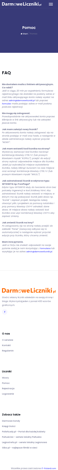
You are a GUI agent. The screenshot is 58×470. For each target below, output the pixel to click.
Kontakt (6, 345)
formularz (6, 103)
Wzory (5, 377)
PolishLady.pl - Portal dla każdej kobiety (23, 431)
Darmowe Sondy (11, 420)
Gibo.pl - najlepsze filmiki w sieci (19, 447)
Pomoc (6, 383)
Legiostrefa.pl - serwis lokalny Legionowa (24, 442)
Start (25, 33)
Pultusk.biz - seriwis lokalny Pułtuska (21, 437)
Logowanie (8, 393)
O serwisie (7, 340)
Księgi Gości (8, 426)
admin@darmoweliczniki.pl (22, 100)
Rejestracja (8, 388)
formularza (45, 248)
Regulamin (8, 350)
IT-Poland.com (48, 468)
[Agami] (22, 4)
